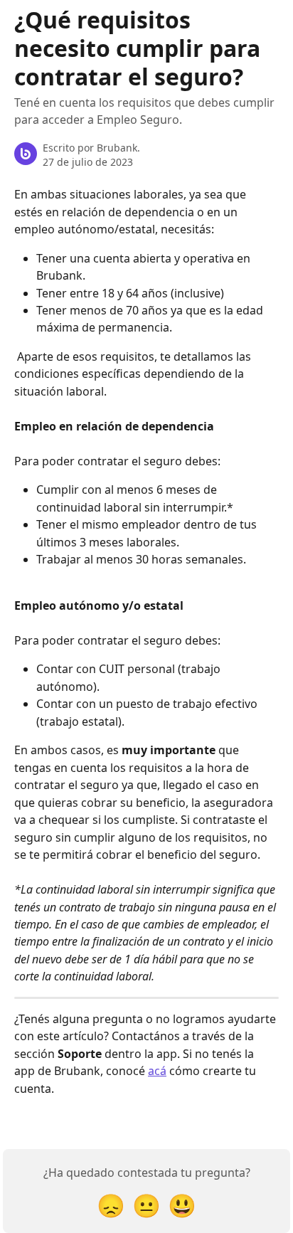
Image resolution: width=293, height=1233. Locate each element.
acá (157, 1071)
